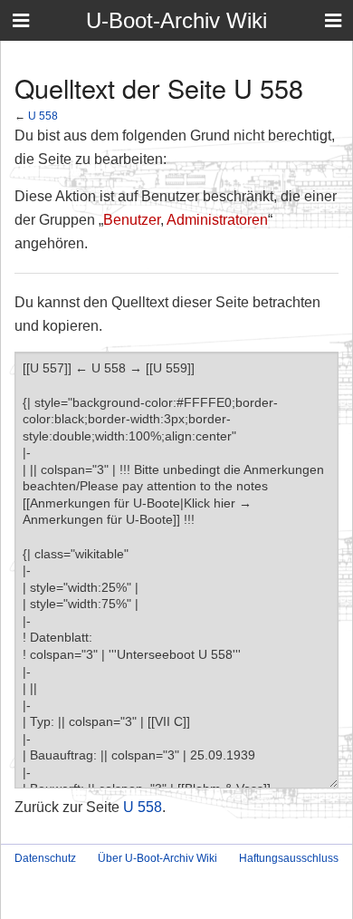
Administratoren (217, 219)
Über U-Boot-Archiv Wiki (157, 858)
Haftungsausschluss (289, 858)
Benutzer (131, 219)
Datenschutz (45, 858)
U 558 (43, 115)
